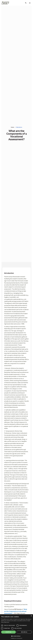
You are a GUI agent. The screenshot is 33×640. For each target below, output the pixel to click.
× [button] (31, 616)
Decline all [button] (24, 632)
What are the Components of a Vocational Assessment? (15, 611)
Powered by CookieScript (16, 638)
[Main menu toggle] (29, 3)
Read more (6, 622)
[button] (25, 3)
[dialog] (16, 627)
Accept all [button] (8, 632)
